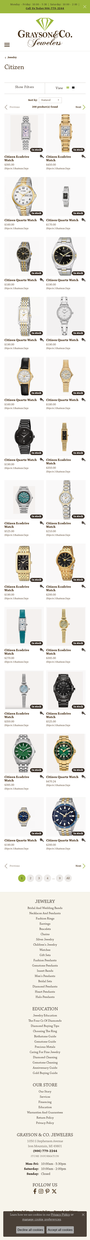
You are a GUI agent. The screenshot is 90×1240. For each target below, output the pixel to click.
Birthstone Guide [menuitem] (45, 1036)
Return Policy (45, 1118)
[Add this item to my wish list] (40, 156)
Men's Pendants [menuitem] (45, 976)
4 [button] (47, 878)
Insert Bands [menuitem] (45, 971)
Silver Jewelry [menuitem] (45, 939)
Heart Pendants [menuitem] (45, 992)
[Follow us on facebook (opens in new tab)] (34, 1191)
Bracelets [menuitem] (45, 929)
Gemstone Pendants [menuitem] (45, 966)
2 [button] (30, 878)
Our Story (45, 1092)
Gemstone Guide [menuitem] (45, 1042)
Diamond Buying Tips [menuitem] (45, 1026)
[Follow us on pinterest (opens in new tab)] (47, 1191)
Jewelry (12, 57)
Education (45, 1107)
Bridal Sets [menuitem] (45, 981)
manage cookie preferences (41, 1219)
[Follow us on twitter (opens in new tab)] (54, 1191)
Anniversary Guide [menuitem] (45, 1068)
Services (45, 1097)
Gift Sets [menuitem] (45, 955)
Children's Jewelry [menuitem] (45, 945)
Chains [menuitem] (45, 934)
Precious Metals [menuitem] (45, 1047)
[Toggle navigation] (7, 45)
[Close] (84, 6)
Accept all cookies (60, 1230)
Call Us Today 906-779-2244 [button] (45, 8)
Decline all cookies (30, 1230)
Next (78, 107)
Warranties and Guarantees (45, 1112)
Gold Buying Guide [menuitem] (45, 1073)
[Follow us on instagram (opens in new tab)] (41, 1191)
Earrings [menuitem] (45, 924)
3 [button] (39, 878)
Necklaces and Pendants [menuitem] (45, 913)
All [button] (68, 878)
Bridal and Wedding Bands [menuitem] (45, 908)
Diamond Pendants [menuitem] (45, 987)
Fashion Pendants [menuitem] (45, 960)
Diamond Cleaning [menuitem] (45, 1057)
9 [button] (60, 878)
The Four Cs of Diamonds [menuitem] (45, 1021)
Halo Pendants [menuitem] (45, 997)
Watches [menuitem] (45, 950)
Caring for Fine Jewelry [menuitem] (45, 1052)
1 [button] (23, 878)
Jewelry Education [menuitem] (45, 1015)
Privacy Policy (45, 1123)
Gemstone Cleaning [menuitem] (45, 1063)
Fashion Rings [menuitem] (45, 919)
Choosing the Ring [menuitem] (45, 1031)
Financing (45, 1102)
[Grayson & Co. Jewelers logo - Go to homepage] (45, 32)
